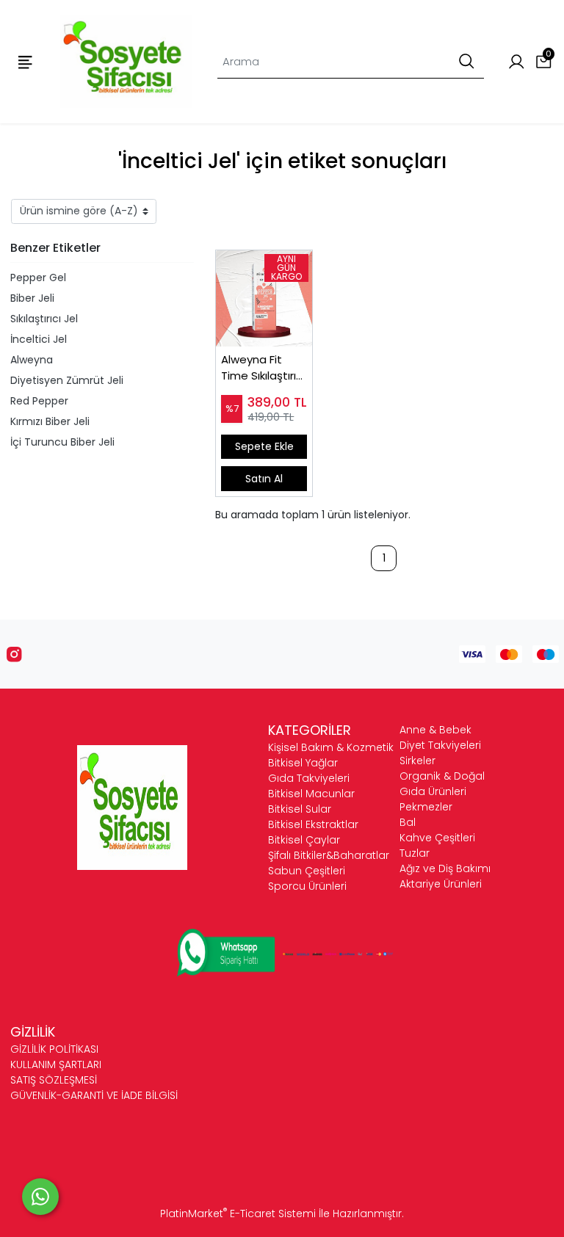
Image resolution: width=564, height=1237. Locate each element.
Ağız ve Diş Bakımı (445, 868)
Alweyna (31, 359)
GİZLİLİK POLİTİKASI (54, 1049)
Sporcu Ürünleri (307, 886)
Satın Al (264, 478)
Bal (408, 822)
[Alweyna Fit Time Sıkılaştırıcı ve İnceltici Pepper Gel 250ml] (264, 298)
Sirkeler (417, 760)
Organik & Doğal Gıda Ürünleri (442, 784)
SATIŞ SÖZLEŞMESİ (53, 1080)
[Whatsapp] (40, 1196)
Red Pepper (39, 400)
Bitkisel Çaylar (304, 839)
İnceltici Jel (38, 339)
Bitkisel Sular (299, 809)
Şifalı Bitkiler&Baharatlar (328, 855)
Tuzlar (415, 853)
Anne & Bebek (435, 729)
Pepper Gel (38, 277)
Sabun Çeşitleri (306, 870)
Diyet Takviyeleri (440, 745)
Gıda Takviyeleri (309, 778)
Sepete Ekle (264, 446)
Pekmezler (426, 806)
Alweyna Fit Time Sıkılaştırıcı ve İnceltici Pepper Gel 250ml (263, 368)
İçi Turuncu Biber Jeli (62, 442)
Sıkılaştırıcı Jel (44, 318)
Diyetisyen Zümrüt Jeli (66, 380)
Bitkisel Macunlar (311, 793)
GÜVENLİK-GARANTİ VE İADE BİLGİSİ (94, 1095)
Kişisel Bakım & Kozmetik (331, 747)
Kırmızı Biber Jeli (50, 421)
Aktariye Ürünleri (441, 884)
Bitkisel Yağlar (303, 762)
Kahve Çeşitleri (437, 837)
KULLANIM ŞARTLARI (55, 1064)
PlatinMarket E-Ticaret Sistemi (238, 1213)
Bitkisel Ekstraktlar (313, 824)
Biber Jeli (32, 298)
